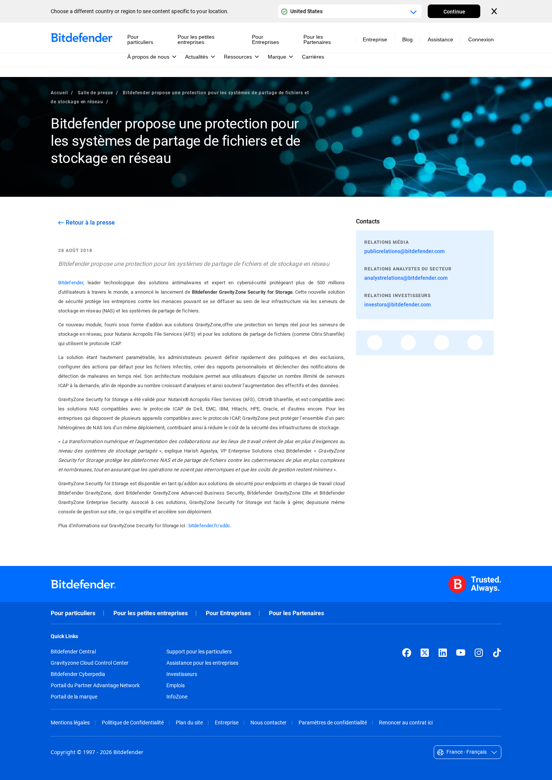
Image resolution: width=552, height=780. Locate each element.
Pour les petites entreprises (150, 613)
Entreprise (226, 722)
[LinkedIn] (442, 652)
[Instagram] (478, 652)
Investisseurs (181, 674)
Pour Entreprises (228, 613)
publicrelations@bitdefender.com (404, 251)
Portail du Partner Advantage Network (95, 685)
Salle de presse (95, 92)
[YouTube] (460, 652)
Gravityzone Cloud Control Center (89, 662)
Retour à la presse (90, 222)
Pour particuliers (73, 613)
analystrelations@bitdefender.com (406, 277)
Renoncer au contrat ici (406, 722)
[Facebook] (406, 652)
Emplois (175, 685)
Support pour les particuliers (199, 651)
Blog (407, 39)
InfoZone (176, 696)
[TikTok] (496, 652)
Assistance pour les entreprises (202, 662)
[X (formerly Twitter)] (424, 652)
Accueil (59, 92)
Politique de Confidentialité (133, 722)
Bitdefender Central (73, 651)
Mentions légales (70, 722)
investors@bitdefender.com (397, 304)
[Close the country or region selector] (495, 11)
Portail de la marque (74, 696)
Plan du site (189, 722)
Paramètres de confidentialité (333, 722)
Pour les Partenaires (296, 613)
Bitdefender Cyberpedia (78, 674)
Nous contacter (268, 722)
